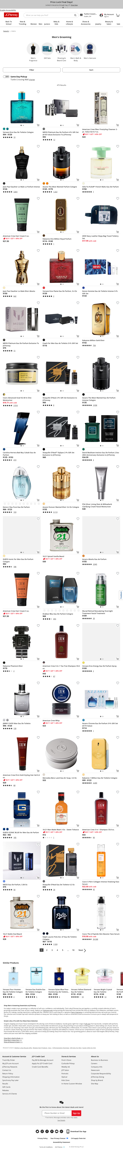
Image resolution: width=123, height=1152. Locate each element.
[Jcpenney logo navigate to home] (11, 14)
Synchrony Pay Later (10, 1080)
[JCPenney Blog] (61, 1131)
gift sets (87, 1024)
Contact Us (6, 1070)
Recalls (5, 1083)
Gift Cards (6, 1087)
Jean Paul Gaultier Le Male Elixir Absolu (19, 291)
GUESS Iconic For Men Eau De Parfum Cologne (18, 560)
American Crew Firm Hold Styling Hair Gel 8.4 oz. (21, 776)
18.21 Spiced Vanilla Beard (53, 556)
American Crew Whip (51, 720)
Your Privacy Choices (57, 1138)
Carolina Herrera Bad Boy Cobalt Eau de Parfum (19, 453)
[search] (76, 15)
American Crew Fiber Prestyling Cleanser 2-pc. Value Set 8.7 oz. (99, 130)
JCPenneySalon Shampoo (60, 1048)
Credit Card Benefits (40, 1067)
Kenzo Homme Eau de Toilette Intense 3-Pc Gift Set (100, 292)
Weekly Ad (66, 1067)
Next (81, 950)
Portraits (65, 1073)
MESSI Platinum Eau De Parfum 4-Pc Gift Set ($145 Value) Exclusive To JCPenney (61, 133)
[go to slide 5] (65, 7)
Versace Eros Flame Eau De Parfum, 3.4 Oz (60, 291)
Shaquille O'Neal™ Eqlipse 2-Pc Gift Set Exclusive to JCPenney (58, 453)
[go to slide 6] (67, 7)
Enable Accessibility (8, 10)
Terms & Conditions (46, 1147)
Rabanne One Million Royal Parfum (57, 239)
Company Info (96, 1067)
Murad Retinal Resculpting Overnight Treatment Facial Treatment (97, 612)
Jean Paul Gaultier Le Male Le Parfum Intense (21, 187)
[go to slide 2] (58, 7)
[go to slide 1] (56, 7)
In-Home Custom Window (72, 1083)
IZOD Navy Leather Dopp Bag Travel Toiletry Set (100, 237)
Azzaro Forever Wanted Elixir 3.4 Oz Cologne (61, 507)
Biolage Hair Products (40, 1048)
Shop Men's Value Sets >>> (13, 1040)
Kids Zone (65, 1080)
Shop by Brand (97, 1080)
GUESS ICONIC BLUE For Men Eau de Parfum (21, 832)
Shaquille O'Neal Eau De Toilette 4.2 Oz (59, 884)
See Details (61, 1120)
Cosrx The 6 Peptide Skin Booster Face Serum (101, 934)
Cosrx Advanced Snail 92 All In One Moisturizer (17, 399)
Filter (31, 70)
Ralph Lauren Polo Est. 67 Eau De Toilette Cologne (60, 938)
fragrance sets (48, 1010)
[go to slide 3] (61, 7)
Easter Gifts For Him (89, 1048)
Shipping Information (11, 1077)
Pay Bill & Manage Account (42, 1060)
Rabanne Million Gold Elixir (93, 340)
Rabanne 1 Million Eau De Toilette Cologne (99, 778)
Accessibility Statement (61, 1142)
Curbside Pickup (68, 1063)
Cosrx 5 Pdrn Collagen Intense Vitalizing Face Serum (100, 883)
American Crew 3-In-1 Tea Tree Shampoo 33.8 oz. (61, 667)
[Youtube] (57, 1131)
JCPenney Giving (97, 1077)
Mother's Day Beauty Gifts (23, 1048)
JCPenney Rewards (9, 1067)
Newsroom (95, 1070)
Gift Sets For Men (76, 1048)
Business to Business (99, 1060)
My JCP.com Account (10, 1063)
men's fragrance (76, 1012)
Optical (64, 1077)
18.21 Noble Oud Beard (12, 934)
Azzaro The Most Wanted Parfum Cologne (60, 187)
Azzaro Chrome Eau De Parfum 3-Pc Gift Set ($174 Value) (100, 724)
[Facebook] (47, 1131)
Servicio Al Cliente (9, 1094)
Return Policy (7, 1073)
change (32, 79)
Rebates (5, 1090)
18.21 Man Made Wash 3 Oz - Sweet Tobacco (61, 829)
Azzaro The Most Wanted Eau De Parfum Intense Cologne (98, 399)
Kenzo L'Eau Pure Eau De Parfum (16, 507)
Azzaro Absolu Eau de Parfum (94, 559)
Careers (94, 1063)
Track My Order (8, 1060)
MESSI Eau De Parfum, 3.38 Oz (15, 884)
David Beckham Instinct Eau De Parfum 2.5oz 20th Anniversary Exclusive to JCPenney (100, 453)
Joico (49, 1048)
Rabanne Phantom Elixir (13, 666)
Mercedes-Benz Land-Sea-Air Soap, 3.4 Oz (60, 778)
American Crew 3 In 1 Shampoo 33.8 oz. (98, 829)
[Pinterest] (52, 1131)
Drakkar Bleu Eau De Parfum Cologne (58, 614)
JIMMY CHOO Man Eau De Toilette (17, 723)
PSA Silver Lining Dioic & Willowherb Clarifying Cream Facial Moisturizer (97, 505)
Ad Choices (58, 1147)
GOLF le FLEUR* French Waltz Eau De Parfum (100, 187)
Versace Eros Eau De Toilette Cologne (18, 132)
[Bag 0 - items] (117, 15)
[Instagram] (42, 1131)
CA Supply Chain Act (78, 1138)
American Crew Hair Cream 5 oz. (16, 236)
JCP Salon (65, 1070)
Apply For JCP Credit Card (42, 1063)
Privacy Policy (43, 1138)
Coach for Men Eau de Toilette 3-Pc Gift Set (60, 343)
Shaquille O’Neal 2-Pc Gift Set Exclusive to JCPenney (60, 399)
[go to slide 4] (63, 7)
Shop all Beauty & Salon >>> (13, 1042)
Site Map (94, 1083)
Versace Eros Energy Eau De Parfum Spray (99, 666)
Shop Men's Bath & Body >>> (13, 1038)
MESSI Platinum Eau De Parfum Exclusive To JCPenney (21, 344)
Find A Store (66, 1060)
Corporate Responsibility (101, 1073)
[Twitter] (37, 1131)
